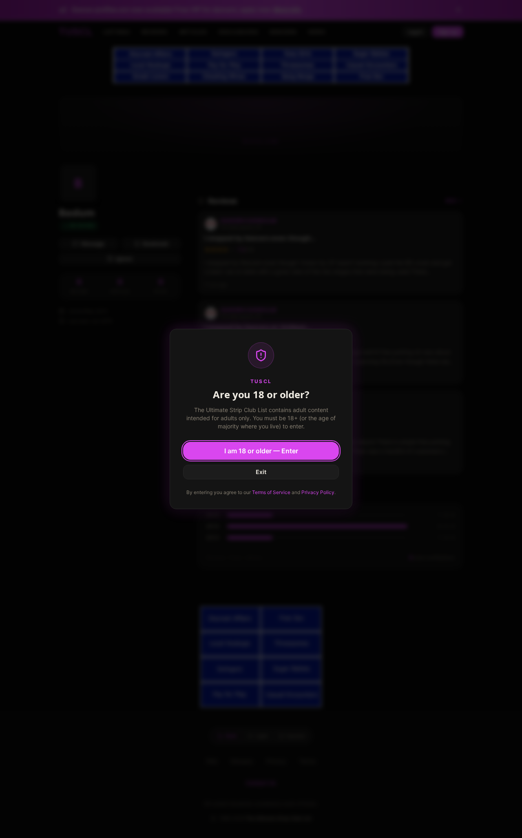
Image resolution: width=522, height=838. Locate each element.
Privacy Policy (317, 492)
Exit (261, 471)
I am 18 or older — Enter (261, 451)
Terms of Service (271, 492)
